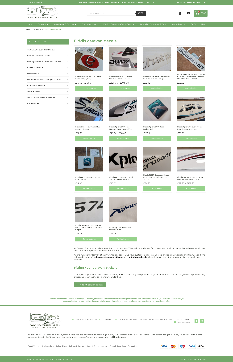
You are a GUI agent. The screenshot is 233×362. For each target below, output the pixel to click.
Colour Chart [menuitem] (61, 346)
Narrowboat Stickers (36, 85)
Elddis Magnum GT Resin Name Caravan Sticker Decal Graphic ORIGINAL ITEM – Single (191, 76)
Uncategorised (33, 103)
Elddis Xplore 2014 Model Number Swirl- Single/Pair (120, 128)
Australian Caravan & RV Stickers (41, 50)
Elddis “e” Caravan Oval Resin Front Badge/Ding (88, 78)
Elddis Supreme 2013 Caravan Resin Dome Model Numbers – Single (88, 227)
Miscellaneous (33, 74)
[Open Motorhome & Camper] (75, 24)
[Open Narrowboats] (185, 24)
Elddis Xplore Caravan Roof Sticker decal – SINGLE (121, 178)
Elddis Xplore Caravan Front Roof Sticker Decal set (189, 128)
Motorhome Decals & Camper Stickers (44, 80)
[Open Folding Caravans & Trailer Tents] (134, 24)
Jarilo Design (199, 359)
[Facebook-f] (196, 321)
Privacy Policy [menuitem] (133, 346)
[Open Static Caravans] (97, 24)
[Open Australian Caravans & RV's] (165, 24)
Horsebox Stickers (35, 68)
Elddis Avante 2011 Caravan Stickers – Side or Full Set (121, 78)
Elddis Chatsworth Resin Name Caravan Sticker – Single (157, 78)
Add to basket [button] (157, 88)
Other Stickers (33, 91)
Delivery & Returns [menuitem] (76, 346)
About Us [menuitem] (31, 346)
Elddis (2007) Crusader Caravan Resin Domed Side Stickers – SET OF (156, 177)
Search (141, 13)
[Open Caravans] (47, 24)
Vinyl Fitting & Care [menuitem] (46, 346)
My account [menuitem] (102, 346)
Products (37, 29)
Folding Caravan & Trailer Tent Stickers (44, 62)
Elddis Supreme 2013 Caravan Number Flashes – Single (190, 178)
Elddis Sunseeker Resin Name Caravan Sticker (88, 128)
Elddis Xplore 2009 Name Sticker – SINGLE (120, 228)
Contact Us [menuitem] (91, 346)
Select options (89, 88)
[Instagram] (202, 321)
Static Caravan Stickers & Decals (41, 97)
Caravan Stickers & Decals (38, 56)
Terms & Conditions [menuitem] (117, 346)
